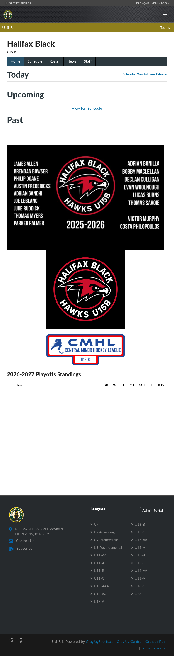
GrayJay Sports (19, 3)
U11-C (99, 578)
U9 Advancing (104, 532)
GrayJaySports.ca (100, 641)
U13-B (140, 524)
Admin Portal (152, 510)
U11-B (99, 570)
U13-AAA (101, 586)
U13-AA (100, 593)
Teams (165, 27)
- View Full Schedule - (87, 108)
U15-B (7, 27)
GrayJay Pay (155, 641)
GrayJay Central (129, 641)
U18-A (140, 578)
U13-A (99, 601)
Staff (88, 61)
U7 (96, 524)
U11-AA (100, 555)
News (71, 61)
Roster (55, 61)
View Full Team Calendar (152, 74)
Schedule (35, 61)
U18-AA (141, 570)
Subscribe (129, 74)
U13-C (140, 532)
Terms (145, 648)
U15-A (140, 547)
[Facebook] (12, 641)
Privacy (159, 648)
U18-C (140, 586)
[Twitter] (21, 641)
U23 (138, 593)
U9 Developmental (108, 547)
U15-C (140, 563)
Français (143, 3)
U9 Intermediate (106, 539)
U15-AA (141, 539)
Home (15, 61)
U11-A (99, 563)
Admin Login (160, 3)
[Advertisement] (87, 429)
